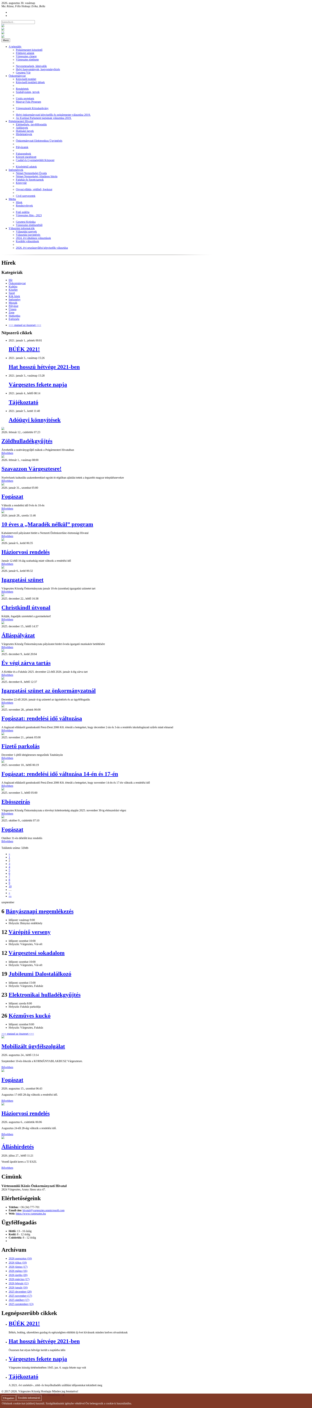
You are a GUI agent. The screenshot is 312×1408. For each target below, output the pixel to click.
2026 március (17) (19, 1279)
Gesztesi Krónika (26, 221)
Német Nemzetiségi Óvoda (31, 173)
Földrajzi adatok (25, 53)
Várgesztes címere (26, 56)
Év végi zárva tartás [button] (26, 663)
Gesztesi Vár (23, 72)
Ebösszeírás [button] (15, 801)
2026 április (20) (18, 1275)
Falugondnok (23, 153)
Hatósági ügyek (25, 130)
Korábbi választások (27, 241)
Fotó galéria (22, 212)
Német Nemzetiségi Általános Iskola (36, 176)
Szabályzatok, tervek (28, 92)
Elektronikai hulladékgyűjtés (45, 994)
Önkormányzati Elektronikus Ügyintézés (39, 140)
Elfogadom (8, 1398)
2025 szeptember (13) (21, 1304)
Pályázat (13, 306)
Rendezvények (24, 205)
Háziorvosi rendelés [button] (25, 552)
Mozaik (13, 302)
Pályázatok (22, 147)
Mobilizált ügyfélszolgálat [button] (33, 1046)
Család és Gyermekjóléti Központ (35, 160)
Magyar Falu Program (28, 101)
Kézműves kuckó (30, 1015)
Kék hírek (14, 296)
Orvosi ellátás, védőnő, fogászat (34, 189)
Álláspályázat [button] (18, 635)
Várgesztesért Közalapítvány (32, 108)
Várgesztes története (27, 59)
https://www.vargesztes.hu (31, 1213)
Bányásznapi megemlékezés (39, 911)
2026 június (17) (18, 1266)
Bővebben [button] (7, 453)
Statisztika (14, 315)
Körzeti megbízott (26, 156)
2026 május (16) (18, 1270)
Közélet (13, 289)
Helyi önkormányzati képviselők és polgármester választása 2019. (53, 114)
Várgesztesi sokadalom (36, 953)
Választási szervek (26, 231)
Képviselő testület (26, 79)
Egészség (14, 318)
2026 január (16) (18, 1287)
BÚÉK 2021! (24, 349)
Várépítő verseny (29, 932)
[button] (2, 428)
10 (10, 886)
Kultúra (13, 286)
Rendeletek (22, 88)
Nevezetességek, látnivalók (31, 66)
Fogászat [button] (12, 496)
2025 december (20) (20, 1291)
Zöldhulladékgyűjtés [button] (26, 441)
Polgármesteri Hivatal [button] (21, 121)
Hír (10, 280)
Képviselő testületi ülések (30, 82)
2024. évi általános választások (33, 238)
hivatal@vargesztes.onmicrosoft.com (43, 1210)
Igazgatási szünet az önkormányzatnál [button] (48, 690)
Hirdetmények (24, 134)
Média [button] (12, 199)
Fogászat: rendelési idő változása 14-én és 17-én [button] (59, 774)
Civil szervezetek (25, 195)
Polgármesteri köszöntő (29, 49)
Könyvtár (21, 182)
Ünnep (12, 309)
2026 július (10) (18, 1262)
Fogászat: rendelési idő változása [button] (41, 718)
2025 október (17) (19, 1299)
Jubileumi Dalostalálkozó (40, 974)
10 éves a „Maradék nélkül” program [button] (47, 524)
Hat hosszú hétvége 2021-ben (44, 367)
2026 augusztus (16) (20, 1258)
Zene (11, 312)
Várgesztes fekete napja (38, 384)
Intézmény (15, 299)
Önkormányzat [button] (17, 75)
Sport (12, 293)
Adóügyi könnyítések (35, 420)
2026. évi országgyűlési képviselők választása (42, 247)
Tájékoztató (23, 402)
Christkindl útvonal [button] (25, 607)
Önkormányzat (17, 283)
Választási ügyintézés (28, 234)
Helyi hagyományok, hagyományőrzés (38, 69)
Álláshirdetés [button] (17, 1146)
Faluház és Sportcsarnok (30, 179)
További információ (29, 1398)
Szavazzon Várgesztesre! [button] (31, 468)
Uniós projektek (25, 98)
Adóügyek (22, 127)
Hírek (19, 202)
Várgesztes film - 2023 (29, 215)
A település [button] (15, 46)
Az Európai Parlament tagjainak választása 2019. (44, 118)
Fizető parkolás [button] (20, 746)
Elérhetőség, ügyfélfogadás (31, 124)
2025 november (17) (20, 1295)
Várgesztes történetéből (29, 225)
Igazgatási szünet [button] (22, 579)
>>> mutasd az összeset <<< (25, 325)
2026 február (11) (19, 1283)
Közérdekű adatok (26, 166)
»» (10, 896)
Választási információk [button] (22, 228)
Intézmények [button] (16, 169)
